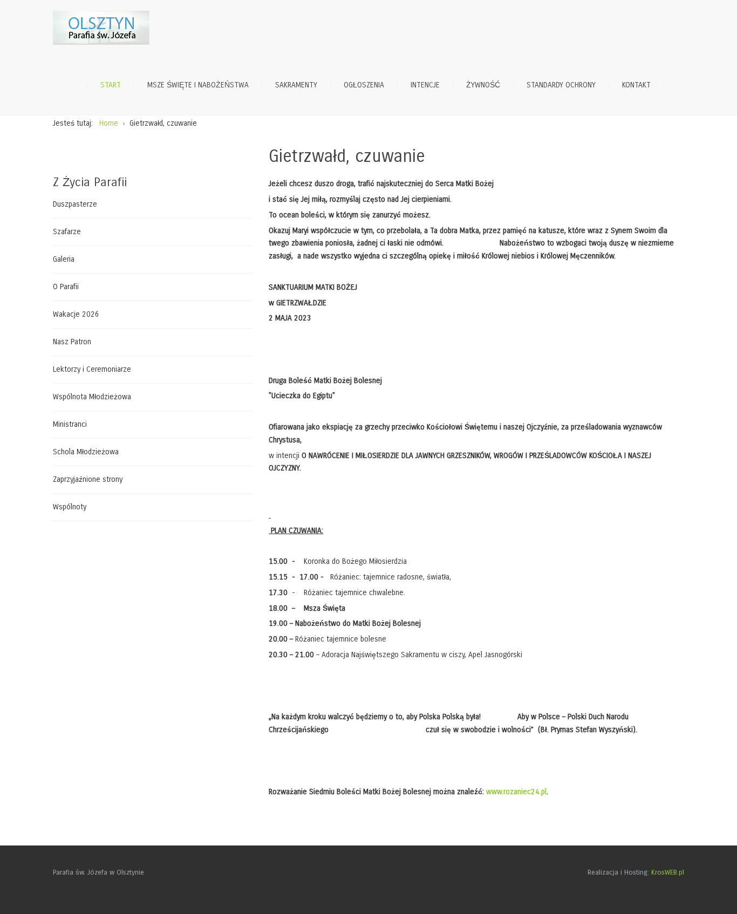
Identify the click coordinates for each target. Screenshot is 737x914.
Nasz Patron (72, 341)
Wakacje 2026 (76, 314)
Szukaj (678, 85)
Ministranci (70, 424)
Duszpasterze (75, 204)
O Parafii (66, 286)
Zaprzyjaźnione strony (87, 479)
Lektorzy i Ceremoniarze (92, 369)
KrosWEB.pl (667, 872)
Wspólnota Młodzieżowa (92, 396)
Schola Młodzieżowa (86, 451)
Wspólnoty (69, 506)
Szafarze (67, 231)
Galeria (63, 259)
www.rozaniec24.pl (516, 791)
